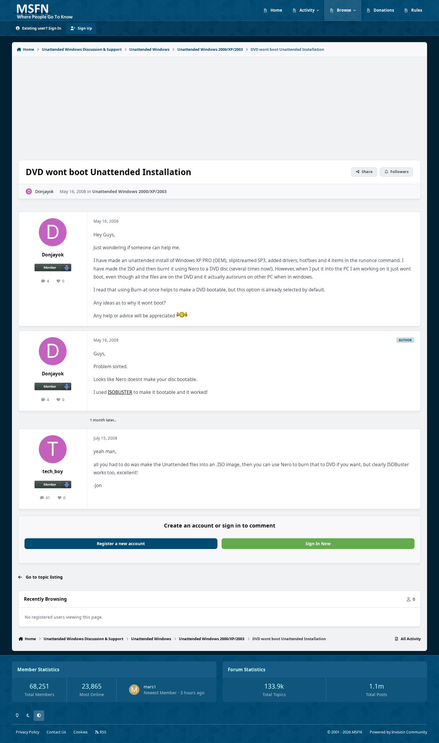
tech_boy (52, 471)
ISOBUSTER (120, 392)
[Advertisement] (219, 105)
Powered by (398, 732)
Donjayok (44, 191)
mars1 (150, 687)
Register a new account (121, 543)
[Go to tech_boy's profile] (53, 449)
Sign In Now (318, 543)
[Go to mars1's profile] (134, 689)
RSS (102, 732)
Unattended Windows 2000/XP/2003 (129, 191)
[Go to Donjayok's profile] (29, 191)
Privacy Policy (27, 732)
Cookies (80, 732)
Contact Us (56, 732)
